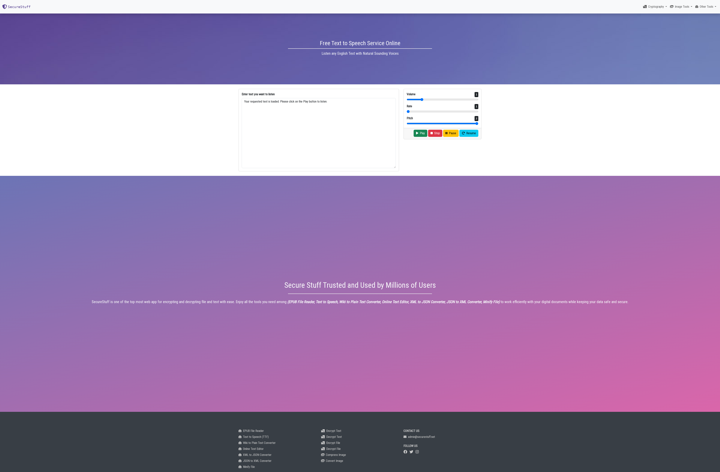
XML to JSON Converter (257, 455)
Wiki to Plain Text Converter (259, 443)
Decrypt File (333, 449)
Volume (442, 94)
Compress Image (336, 455)
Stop (437, 133)
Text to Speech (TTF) (256, 437)
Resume (471, 133)
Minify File (249, 467)
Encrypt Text (333, 431)
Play (422, 133)
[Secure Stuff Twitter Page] (411, 452)
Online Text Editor (253, 449)
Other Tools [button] (707, 6)
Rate (442, 106)
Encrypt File (333, 443)
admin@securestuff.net (421, 437)
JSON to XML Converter (257, 461)
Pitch (442, 118)
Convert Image (334, 461)
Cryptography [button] (656, 6)
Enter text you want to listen (258, 94)
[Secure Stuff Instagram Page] (417, 452)
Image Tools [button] (682, 6)
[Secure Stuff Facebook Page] (405, 452)
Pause (452, 133)
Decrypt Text (334, 437)
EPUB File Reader (253, 431)
